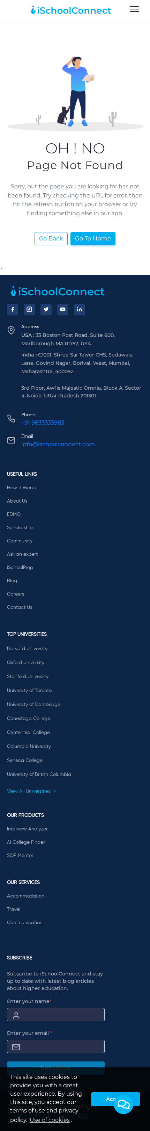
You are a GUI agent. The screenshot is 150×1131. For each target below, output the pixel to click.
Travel (13, 909)
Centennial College (28, 732)
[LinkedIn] (79, 309)
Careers (15, 594)
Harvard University (27, 648)
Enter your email (29, 1033)
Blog (12, 580)
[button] (123, 1104)
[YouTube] (62, 309)
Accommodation (25, 896)
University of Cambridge (33, 704)
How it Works (21, 487)
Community (19, 541)
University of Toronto (29, 690)
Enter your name (29, 1001)
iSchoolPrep (20, 567)
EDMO (14, 514)
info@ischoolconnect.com (58, 444)
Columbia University (29, 746)
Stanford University (27, 676)
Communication (25, 922)
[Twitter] (46, 309)
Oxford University (25, 662)
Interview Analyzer (27, 829)
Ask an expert (22, 554)
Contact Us (19, 607)
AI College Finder (26, 842)
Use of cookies (50, 1120)
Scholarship (20, 527)
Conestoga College (28, 718)
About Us (17, 501)
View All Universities (29, 791)
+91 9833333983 (42, 422)
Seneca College (25, 760)
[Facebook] (12, 309)
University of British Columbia (39, 774)
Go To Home (93, 238)
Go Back (51, 238)
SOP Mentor (20, 855)
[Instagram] (29, 309)
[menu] (134, 9)
